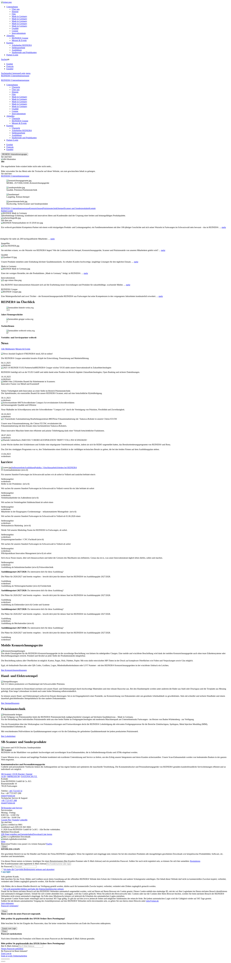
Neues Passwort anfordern (12, 949)
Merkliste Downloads (21, 837)
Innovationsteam (19, 33)
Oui (47, 844)
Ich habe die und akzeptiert (29, 869)
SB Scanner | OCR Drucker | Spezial (16, 774)
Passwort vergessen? (9, 906)
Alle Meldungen (8, 349)
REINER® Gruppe (20, 38)
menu (28, 73)
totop (3, 841)
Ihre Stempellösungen (10, 703)
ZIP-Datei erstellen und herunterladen (17, 834)
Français (10, 66)
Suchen (4, 59)
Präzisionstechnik (50, 208)
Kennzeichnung (36, 208)
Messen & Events (19, 40)
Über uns (16, 9)
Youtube (15, 820)
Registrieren (195, 861)
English (9, 64)
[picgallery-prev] (2, 961)
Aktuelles (10, 35)
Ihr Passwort (6, 866)
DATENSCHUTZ (29, 776)
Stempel (60, 208)
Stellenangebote (18, 47)
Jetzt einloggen (7, 903)
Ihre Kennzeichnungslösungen (14, 670)
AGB (3, 776)
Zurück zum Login (9, 928)
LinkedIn (23, 820)
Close (4, 847)
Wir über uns (6, 220)
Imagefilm (5, 243)
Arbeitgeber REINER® (22, 45)
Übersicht (16, 87)
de (10, 64)
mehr (224, 227)
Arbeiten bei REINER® (66, 467)
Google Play (6, 820)
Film (14, 14)
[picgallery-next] (4, 961)
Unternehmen (12, 7)
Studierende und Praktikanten (24, 52)
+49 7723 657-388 (9, 800)
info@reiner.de (152, 901)
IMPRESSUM (13, 776)
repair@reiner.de (8, 803)
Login (22, 73)
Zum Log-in (6, 953)
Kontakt (92, 208)
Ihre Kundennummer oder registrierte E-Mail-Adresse (23, 864)
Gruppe (15, 31)
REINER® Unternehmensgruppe (15, 76)
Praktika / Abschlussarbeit (45, 467)
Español (9, 69)
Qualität (15, 28)
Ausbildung (17, 50)
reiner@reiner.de (8, 796)
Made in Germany (19, 16)
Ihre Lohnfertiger (8, 736)
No (50, 844)
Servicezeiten (6, 810)
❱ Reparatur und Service (11, 808)
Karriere (9, 43)
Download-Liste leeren (42, 834)
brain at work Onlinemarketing (14, 956)
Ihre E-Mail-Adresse (9, 946)
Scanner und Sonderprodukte (76, 208)
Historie (15, 11)
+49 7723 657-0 (15, 791)
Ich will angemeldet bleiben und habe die (34, 889)
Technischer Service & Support (14, 798)
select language (13, 73)
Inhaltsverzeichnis (18, 839)
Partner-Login (12, 55)
